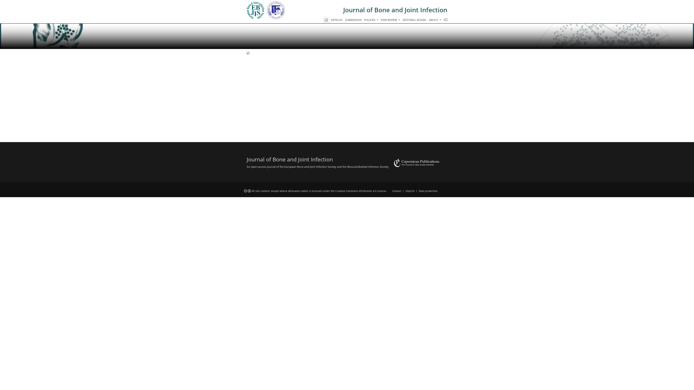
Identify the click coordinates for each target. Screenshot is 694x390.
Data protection (428, 191)
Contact (396, 191)
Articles (336, 20)
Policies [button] (370, 20)
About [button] (434, 20)
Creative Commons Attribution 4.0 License (360, 191)
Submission (353, 20)
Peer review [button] (389, 20)
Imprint (410, 191)
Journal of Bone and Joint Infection (395, 10)
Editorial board (414, 20)
